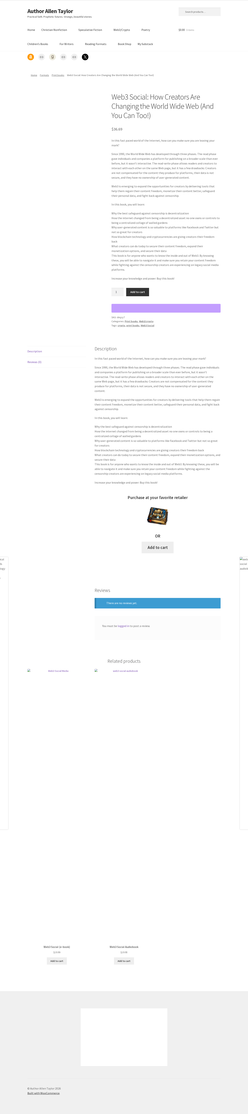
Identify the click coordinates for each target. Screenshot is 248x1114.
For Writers (67, 44)
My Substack (145, 44)
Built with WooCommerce (43, 1093)
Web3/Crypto (121, 30)
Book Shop (124, 44)
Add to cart (137, 292)
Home (31, 30)
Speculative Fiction (90, 30)
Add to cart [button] (158, 547)
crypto (121, 325)
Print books (58, 75)
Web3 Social (147, 325)
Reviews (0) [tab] (34, 362)
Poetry (145, 30)
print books (132, 325)
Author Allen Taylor (50, 11)
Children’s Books (37, 44)
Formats (44, 75)
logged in (123, 626)
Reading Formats (95, 44)
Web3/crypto (146, 321)
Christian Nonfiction (54, 30)
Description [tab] (34, 351)
